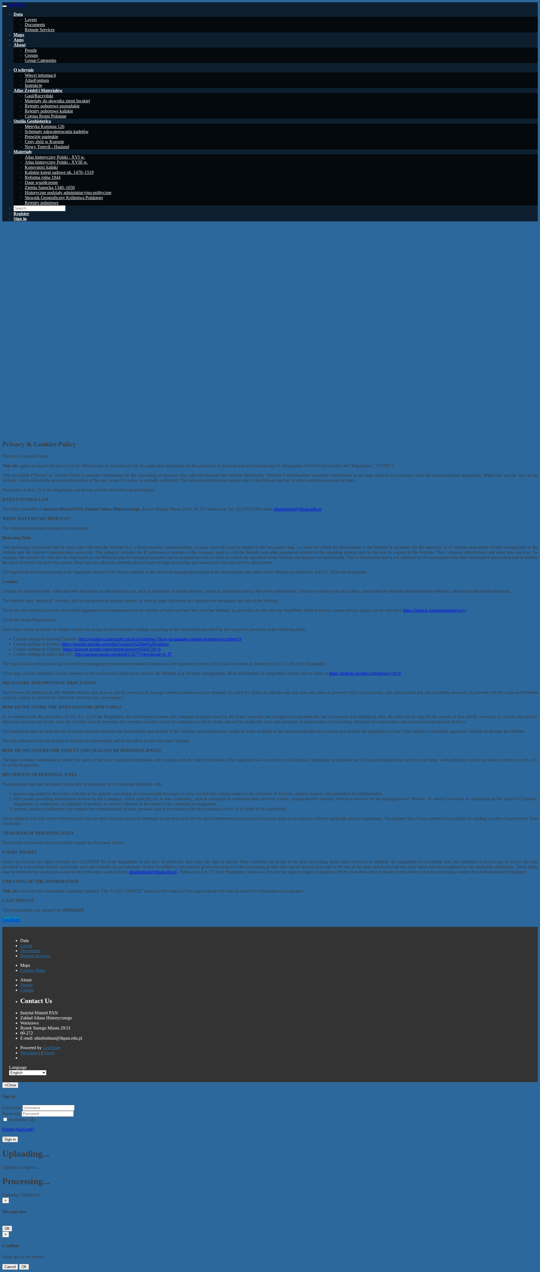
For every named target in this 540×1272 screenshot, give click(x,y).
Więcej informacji (40, 75)
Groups (31, 55)
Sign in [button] (20, 218)
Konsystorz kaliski (41, 167)
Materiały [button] (23, 151)
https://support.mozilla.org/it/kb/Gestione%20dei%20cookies (115, 644)
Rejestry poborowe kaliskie (49, 111)
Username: (11, 1107)
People (31, 50)
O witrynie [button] (24, 70)
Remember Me (21, 1119)
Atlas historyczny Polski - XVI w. (55, 157)
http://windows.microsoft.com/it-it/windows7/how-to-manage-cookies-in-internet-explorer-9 (160, 639)
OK (7, 1228)
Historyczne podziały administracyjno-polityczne (68, 192)
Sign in (10, 1139)
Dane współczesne (41, 182)
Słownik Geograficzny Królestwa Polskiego (64, 197)
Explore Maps (32, 970)
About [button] (20, 44)
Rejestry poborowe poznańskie (52, 106)
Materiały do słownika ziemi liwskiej (57, 100)
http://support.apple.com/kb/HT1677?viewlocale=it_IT (123, 654)
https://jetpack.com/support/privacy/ (434, 610)
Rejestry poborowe (41, 202)
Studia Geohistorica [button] (32, 121)
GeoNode (11, 919)
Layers (31, 19)
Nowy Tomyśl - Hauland (47, 146)
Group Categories (40, 60)
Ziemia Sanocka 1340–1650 (50, 187)
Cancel (10, 1267)
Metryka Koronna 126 (44, 126)
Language (18, 1067)
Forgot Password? (18, 1129)
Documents (35, 24)
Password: (11, 1113)
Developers (30, 1052)
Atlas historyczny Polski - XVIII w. (56, 162)
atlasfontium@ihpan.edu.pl (297, 509)
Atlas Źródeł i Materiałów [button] (38, 90)
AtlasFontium (37, 80)
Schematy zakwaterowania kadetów (57, 131)
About (49, 1052)
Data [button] (18, 14)
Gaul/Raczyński (39, 95)
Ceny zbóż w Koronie (44, 141)
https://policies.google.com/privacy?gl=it (365, 673)
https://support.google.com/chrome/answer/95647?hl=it (112, 649)
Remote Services (40, 29)
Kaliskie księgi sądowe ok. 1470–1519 (59, 172)
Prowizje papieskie (41, 136)
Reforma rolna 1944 (42, 177)
